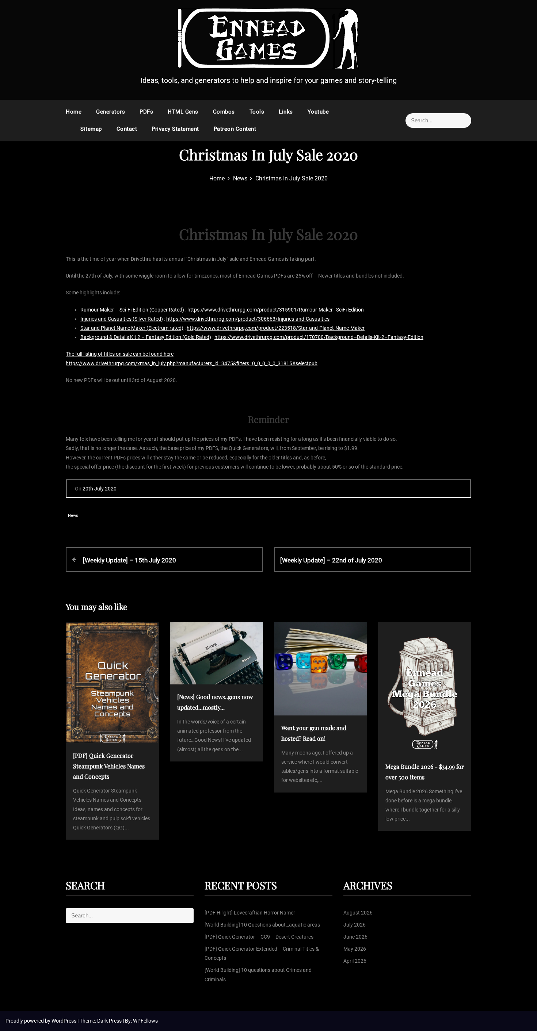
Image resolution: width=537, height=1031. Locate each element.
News (73, 515)
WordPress (64, 1021)
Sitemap (91, 129)
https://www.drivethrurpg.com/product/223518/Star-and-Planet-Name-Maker (276, 328)
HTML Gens (183, 111)
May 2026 (354, 949)
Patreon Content (235, 129)
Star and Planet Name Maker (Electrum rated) (131, 328)
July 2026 (354, 925)
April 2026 (354, 961)
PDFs (146, 111)
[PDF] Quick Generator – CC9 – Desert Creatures (259, 937)
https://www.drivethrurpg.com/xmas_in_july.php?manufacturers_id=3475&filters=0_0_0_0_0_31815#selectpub (191, 363)
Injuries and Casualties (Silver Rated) (121, 319)
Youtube (318, 111)
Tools (257, 111)
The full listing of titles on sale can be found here (120, 354)
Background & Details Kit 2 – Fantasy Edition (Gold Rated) (145, 337)
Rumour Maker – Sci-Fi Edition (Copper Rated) (132, 310)
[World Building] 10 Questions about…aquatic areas (262, 925)
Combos (224, 111)
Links (286, 111)
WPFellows (145, 1021)
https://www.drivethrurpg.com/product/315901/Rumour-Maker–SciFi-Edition (275, 310)
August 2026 (358, 913)
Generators (110, 111)
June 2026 (355, 937)
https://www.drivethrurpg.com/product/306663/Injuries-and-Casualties (248, 319)
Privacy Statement (175, 129)
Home (73, 111)
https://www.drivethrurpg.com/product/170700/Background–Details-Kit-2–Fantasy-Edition (318, 337)
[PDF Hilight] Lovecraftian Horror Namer (250, 913)
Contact (127, 129)
